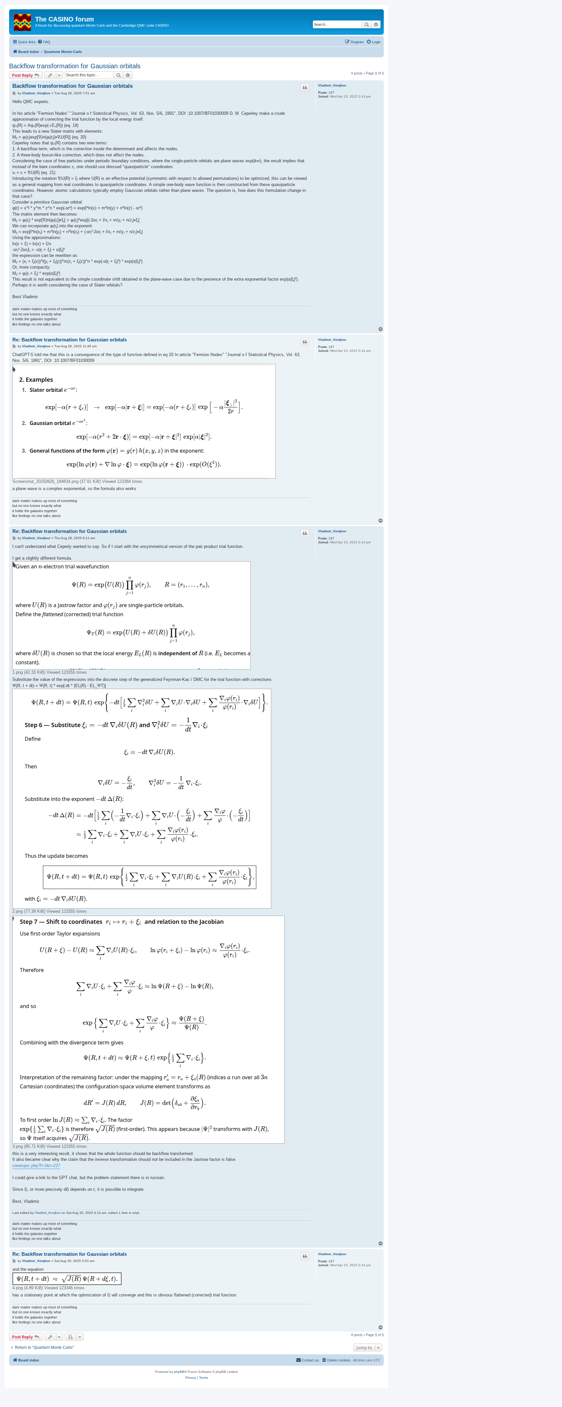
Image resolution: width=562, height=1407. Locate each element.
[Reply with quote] (305, 87)
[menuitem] (43, 42)
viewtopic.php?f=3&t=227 (36, 1165)
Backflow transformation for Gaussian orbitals (74, 66)
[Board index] (23, 21)
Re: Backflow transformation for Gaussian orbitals (69, 339)
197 (331, 92)
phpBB (179, 1372)
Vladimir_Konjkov (332, 85)
